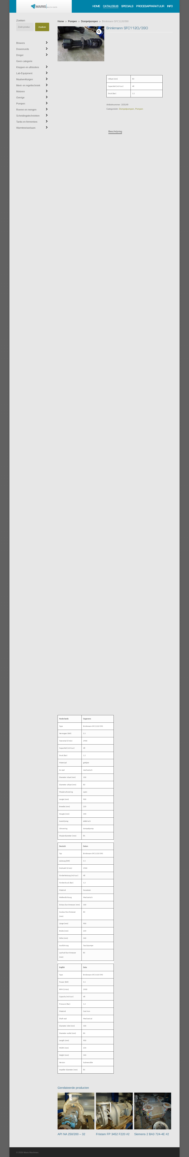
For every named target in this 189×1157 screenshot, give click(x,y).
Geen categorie (24, 61)
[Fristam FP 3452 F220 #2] (114, 1111)
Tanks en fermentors (26, 122)
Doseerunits (22, 49)
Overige (20, 97)
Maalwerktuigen (24, 79)
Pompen (20, 103)
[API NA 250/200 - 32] (76, 1111)
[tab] (115, 131)
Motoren (20, 91)
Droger (19, 55)
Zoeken (20, 20)
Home (61, 21)
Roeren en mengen (26, 109)
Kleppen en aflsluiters (27, 67)
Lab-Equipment (24, 73)
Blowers (20, 43)
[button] (99, 31)
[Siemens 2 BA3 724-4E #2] (152, 1111)
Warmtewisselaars (25, 128)
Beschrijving (115, 131)
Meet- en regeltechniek (28, 85)
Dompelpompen (89, 21)
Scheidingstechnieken (28, 115)
